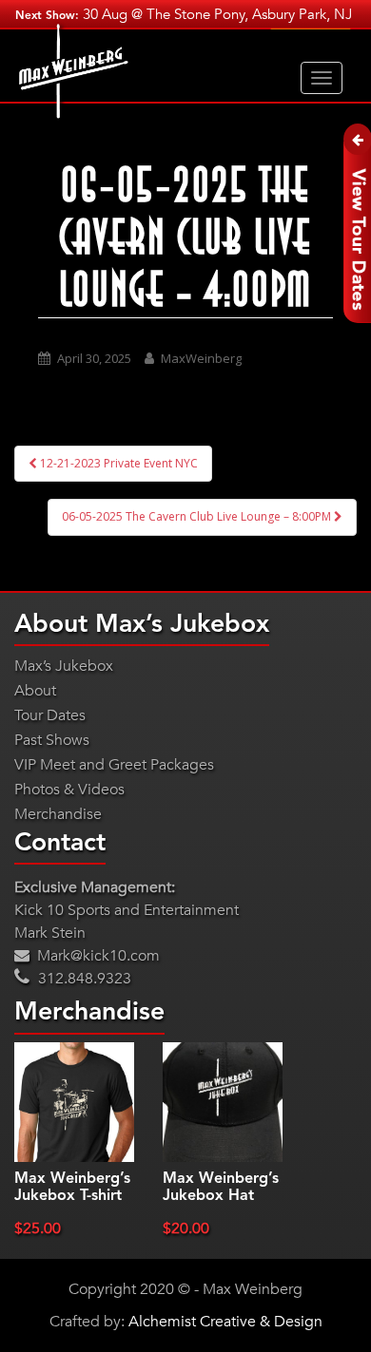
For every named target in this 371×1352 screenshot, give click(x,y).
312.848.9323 (82, 978)
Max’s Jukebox (63, 666)
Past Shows (51, 740)
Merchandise (58, 814)
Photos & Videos (69, 789)
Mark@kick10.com (96, 955)
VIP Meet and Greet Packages (114, 764)
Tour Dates (50, 715)
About (35, 690)
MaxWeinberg (201, 358)
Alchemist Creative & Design (225, 1321)
